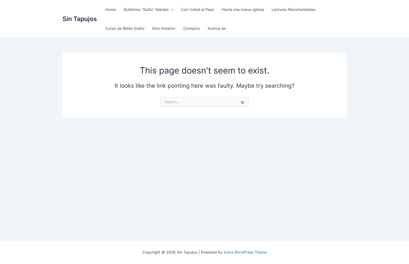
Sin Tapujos (79, 18)
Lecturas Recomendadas (293, 9)
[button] (171, 9)
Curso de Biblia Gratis (124, 28)
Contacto (191, 28)
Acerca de (217, 28)
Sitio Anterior (164, 28)
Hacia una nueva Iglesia (243, 9)
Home (110, 9)
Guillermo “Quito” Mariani (146, 9)
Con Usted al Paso (197, 9)
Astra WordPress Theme (245, 252)
